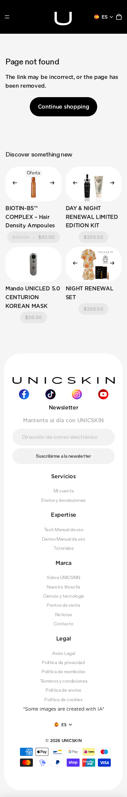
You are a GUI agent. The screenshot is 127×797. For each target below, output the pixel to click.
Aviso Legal (63, 653)
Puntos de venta (63, 605)
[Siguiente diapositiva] (54, 183)
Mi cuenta (63, 490)
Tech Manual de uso (64, 529)
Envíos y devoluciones (63, 500)
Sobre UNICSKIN (63, 577)
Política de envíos (63, 690)
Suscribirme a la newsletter (63, 456)
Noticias (63, 614)
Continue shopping (63, 107)
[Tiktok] (50, 394)
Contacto (63, 623)
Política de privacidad (63, 662)
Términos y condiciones (64, 681)
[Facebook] (24, 394)
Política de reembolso (63, 671)
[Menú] (7, 17)
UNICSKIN (72, 740)
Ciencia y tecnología (63, 596)
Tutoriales (63, 548)
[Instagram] (77, 394)
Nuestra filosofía (63, 587)
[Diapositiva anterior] (12, 183)
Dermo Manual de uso (63, 538)
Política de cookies (63, 699)
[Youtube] (103, 394)
